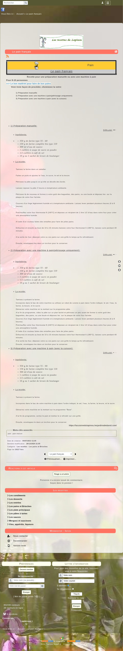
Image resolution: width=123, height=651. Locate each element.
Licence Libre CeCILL (72, 644)
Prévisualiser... (54, 459)
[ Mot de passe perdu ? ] (26, 596)
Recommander (20, 541)
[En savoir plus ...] (74, 641)
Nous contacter (20, 536)
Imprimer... (70, 459)
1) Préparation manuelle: (27, 93)
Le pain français (21, 51)
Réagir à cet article (61, 474)
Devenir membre (26, 569)
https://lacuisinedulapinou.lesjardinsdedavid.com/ (93, 425)
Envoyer (26, 592)
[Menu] (108, 3)
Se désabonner (64, 589)
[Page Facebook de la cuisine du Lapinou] (3, 9)
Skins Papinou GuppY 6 (51, 644)
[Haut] (119, 261)
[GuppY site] (61, 639)
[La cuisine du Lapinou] (61, 42)
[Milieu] (119, 266)
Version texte (19, 546)
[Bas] (119, 270)
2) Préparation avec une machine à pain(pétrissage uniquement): (44, 96)
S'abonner (62, 586)
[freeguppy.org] (47, 641)
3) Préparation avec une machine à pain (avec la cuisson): (41, 99)
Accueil (20, 14)
